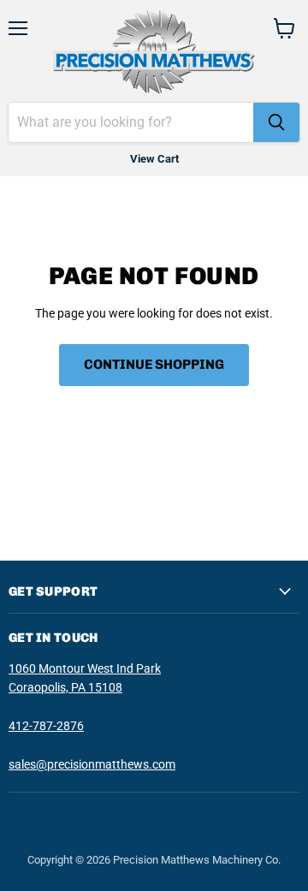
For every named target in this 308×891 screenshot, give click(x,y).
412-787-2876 (46, 726)
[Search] (276, 122)
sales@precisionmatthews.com (92, 764)
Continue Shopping (154, 364)
